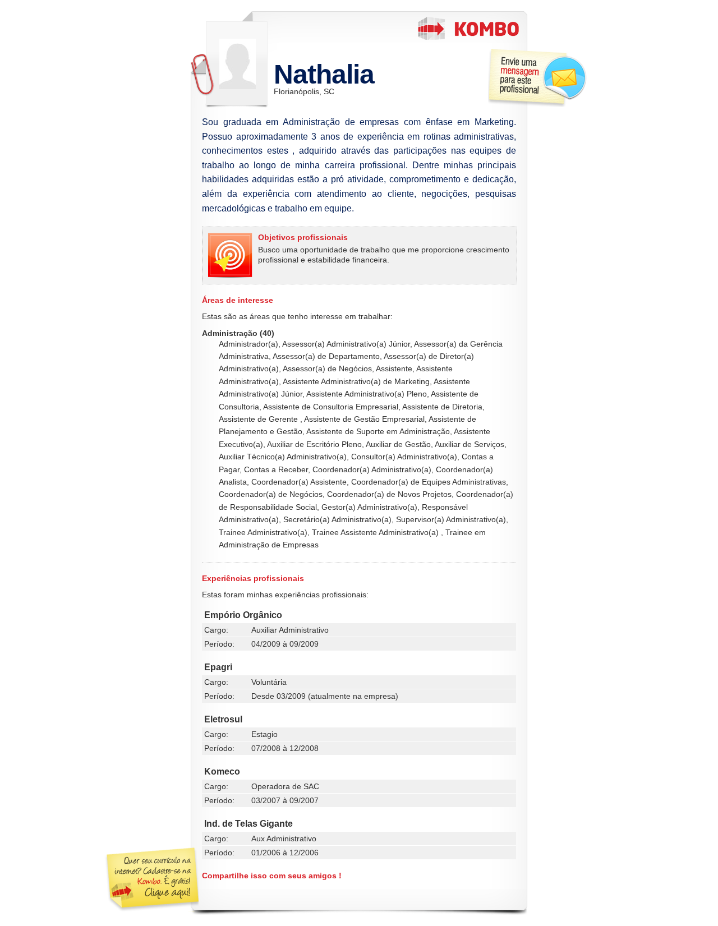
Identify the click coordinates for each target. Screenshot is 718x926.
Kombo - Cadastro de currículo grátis (468, 28)
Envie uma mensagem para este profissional (537, 77)
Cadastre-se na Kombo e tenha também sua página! (151, 879)
